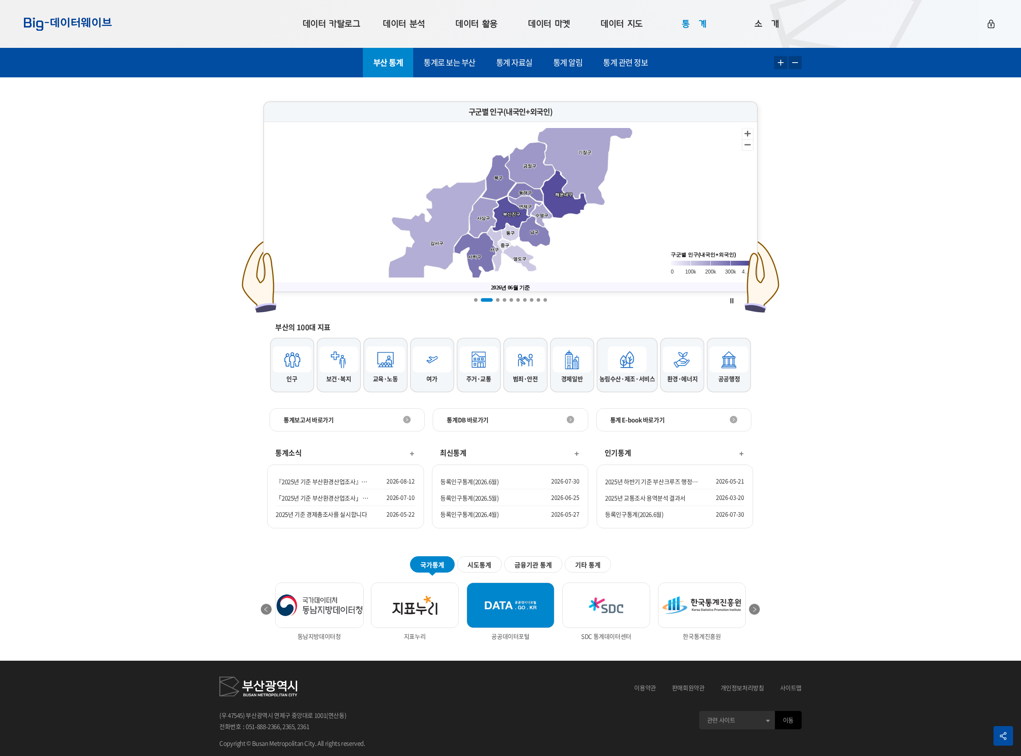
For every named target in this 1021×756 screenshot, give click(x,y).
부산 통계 (388, 62)
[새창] (258, 688)
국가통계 (432, 564)
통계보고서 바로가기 (308, 419)
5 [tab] (511, 299)
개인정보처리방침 (742, 687)
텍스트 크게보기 (780, 62)
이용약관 (645, 687)
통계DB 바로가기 (468, 419)
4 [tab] (505, 299)
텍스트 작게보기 (795, 62)
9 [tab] (538, 299)
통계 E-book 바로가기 (637, 419)
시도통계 (479, 564)
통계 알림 (568, 62)
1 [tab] (476, 299)
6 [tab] (518, 299)
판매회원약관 (688, 687)
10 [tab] (545, 299)
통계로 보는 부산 (449, 62)
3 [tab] (498, 299)
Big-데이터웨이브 (68, 24)
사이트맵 (791, 687)
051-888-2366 (263, 726)
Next (754, 609)
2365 (288, 726)
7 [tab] (525, 299)
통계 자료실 (514, 62)
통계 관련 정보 (625, 62)
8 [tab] (532, 299)
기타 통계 (588, 564)
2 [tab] (487, 299)
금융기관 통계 (533, 564)
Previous (266, 609)
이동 (788, 720)
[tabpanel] (510, 196)
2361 (303, 726)
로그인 (991, 24)
